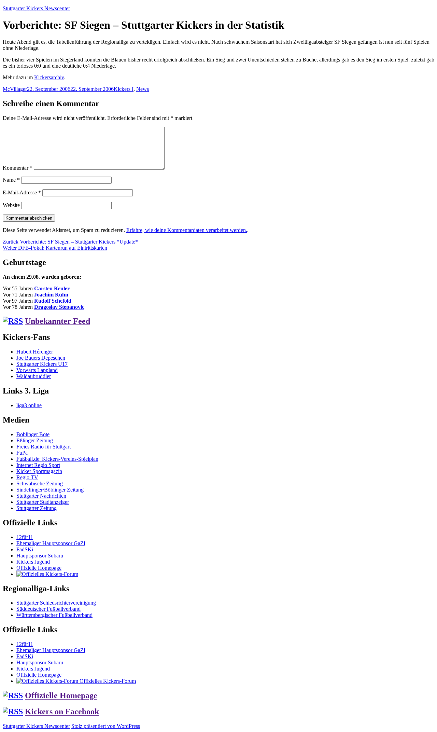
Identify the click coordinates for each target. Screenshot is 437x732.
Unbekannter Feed (57, 321)
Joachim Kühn (51, 295)
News (142, 89)
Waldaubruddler (33, 376)
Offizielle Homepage (38, 568)
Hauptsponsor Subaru (39, 555)
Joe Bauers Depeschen (40, 358)
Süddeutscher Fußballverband (48, 609)
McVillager (15, 89)
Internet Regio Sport (38, 465)
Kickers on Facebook (62, 711)
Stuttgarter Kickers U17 (42, 364)
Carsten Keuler (52, 288)
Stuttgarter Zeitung (36, 508)
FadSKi (24, 549)
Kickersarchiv (49, 77)
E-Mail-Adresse (22, 192)
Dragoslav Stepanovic (59, 307)
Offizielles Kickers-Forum (107, 681)
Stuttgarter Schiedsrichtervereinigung (56, 603)
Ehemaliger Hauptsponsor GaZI (50, 543)
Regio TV (27, 477)
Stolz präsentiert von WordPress (105, 726)
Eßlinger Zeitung (34, 440)
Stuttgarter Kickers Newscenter (36, 8)
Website (11, 205)
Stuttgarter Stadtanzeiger (42, 502)
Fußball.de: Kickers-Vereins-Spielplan (57, 459)
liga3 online (29, 405)
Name (11, 180)
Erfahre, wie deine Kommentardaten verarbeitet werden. (186, 230)
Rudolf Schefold (52, 301)
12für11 (24, 537)
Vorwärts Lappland (37, 370)
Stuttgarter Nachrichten (41, 496)
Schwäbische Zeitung (39, 483)
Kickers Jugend (33, 562)
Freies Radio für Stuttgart (43, 447)
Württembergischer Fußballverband (54, 615)
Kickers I (123, 89)
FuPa (22, 453)
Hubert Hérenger (34, 352)
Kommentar (17, 168)
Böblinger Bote (33, 434)
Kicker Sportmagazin (39, 471)
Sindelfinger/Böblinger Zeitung (50, 490)
